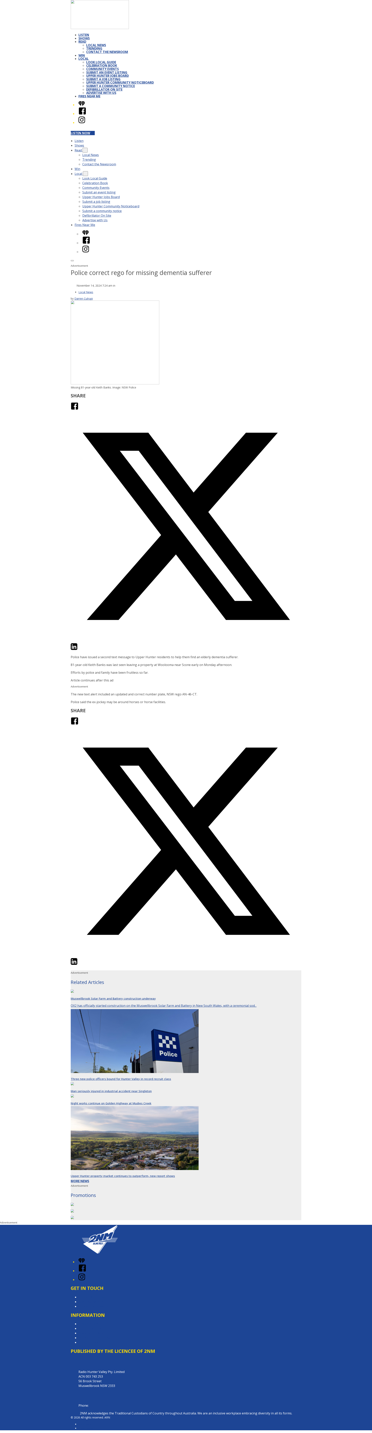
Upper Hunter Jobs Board (107, 76)
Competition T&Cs (91, 1328)
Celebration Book (101, 65)
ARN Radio (85, 1424)
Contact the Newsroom (107, 52)
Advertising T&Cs (90, 1333)
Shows (84, 38)
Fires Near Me (89, 96)
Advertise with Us (101, 93)
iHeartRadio (85, 1428)
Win (81, 55)
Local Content (88, 1342)
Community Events (102, 69)
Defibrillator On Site (104, 89)
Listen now (80, 133)
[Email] (81, 649)
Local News (96, 45)
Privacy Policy (88, 1324)
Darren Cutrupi (83, 298)
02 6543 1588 (98, 1405)
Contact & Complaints (94, 1297)
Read (82, 42)
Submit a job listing (103, 79)
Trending (94, 48)
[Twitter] (186, 640)
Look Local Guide (101, 62)
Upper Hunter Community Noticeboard (120, 82)
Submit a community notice (110, 86)
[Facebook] (82, 114)
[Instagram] (81, 122)
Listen (83, 35)
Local (83, 59)
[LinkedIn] (74, 649)
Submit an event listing (106, 72)
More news (80, 1181)
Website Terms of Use (94, 1338)
